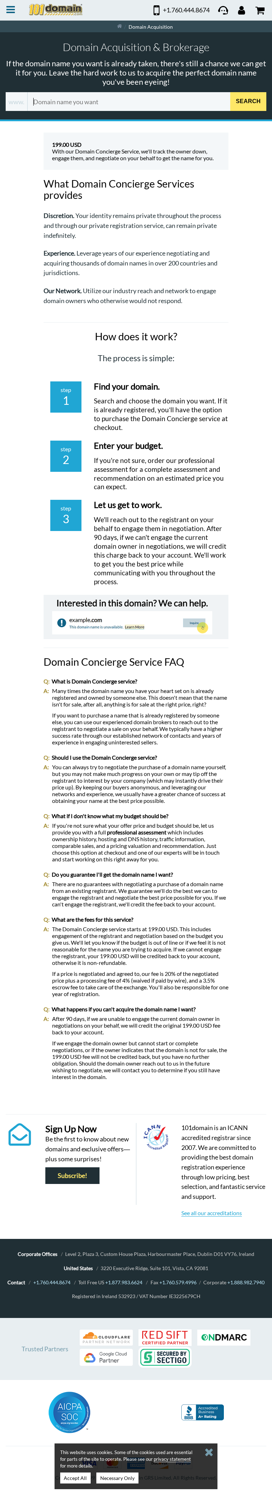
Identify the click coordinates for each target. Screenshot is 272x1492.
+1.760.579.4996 (178, 1282)
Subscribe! (72, 1175)
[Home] (119, 26)
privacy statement (172, 1459)
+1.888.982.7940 (246, 1282)
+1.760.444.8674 (51, 1282)
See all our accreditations (211, 1212)
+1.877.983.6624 (123, 1282)
